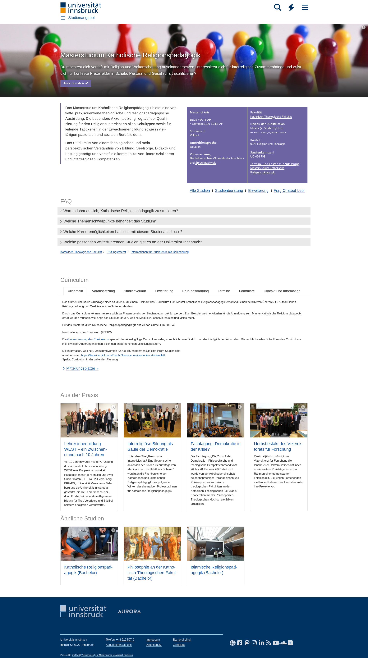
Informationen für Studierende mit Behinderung (160, 252)
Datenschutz (154, 644)
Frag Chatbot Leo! (289, 190)
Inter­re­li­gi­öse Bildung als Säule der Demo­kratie (150, 446)
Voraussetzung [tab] (103, 291)
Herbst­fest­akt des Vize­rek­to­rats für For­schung (278, 446)
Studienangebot (81, 18)
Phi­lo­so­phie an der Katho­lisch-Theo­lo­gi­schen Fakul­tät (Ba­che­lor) (152, 572)
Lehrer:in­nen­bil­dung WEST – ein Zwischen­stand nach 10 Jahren (85, 449)
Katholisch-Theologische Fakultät (271, 116)
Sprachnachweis (205, 162)
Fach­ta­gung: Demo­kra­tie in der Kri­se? (216, 446)
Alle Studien (200, 190)
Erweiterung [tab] (164, 291)
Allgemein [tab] (75, 291)
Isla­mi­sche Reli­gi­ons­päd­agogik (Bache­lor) (214, 570)
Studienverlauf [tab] (135, 291)
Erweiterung (258, 190)
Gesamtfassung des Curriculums (88, 339)
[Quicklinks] (291, 7)
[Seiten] (305, 7)
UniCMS (76, 655)
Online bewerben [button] (74, 83)
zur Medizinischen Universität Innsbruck (114, 655)
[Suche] (277, 7)
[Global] (291, 8)
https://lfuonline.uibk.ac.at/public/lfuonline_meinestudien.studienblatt (123, 355)
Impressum (153, 639)
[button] (184, 211)
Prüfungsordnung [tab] (195, 291)
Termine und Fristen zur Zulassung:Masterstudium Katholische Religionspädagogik (274, 168)
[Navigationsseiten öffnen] (63, 18)
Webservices (87, 655)
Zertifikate (179, 644)
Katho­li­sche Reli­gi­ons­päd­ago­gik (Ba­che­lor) (88, 570)
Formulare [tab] (247, 291)
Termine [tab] (224, 291)
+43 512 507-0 (125, 639)
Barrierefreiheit (182, 639)
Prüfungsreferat (116, 252)
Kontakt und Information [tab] (282, 291)
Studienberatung (229, 190)
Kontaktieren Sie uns (119, 644)
